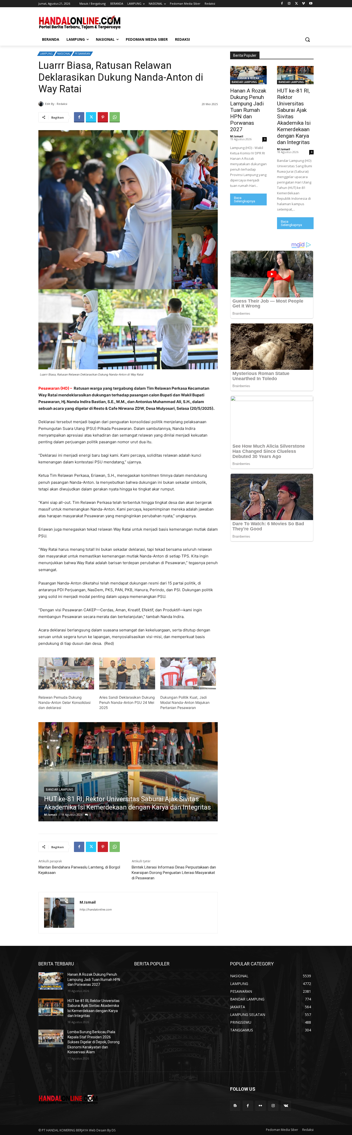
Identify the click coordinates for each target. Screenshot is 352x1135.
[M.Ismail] (41, 103)
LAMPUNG (46, 53)
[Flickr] (260, 1106)
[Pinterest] (103, 117)
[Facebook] (282, 4)
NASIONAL (63, 53)
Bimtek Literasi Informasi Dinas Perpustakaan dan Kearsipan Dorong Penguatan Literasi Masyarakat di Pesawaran (174, 872)
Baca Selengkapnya (244, 199)
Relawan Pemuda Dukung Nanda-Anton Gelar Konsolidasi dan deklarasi (64, 702)
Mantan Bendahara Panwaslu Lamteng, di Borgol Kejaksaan (79, 870)
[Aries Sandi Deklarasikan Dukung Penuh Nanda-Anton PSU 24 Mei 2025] (127, 673)
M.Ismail (74, 104)
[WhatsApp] (115, 117)
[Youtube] (311, 4)
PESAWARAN (82, 53)
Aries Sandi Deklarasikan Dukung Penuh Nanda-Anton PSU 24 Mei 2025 (127, 702)
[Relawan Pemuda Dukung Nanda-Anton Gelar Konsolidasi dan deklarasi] (66, 673)
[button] (307, 39)
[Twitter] (296, 4)
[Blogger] (235, 1106)
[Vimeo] (303, 4)
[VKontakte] (286, 1106)
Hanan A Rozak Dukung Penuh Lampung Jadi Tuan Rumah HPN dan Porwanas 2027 (248, 110)
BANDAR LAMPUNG (244, 82)
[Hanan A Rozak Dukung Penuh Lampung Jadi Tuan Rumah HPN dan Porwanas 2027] (248, 75)
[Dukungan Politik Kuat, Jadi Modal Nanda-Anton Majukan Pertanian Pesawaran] (188, 673)
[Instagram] (289, 4)
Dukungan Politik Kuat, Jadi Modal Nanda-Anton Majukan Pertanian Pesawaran (184, 702)
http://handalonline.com (96, 909)
